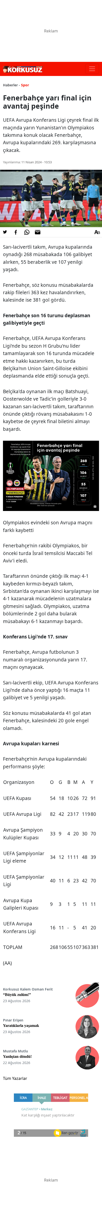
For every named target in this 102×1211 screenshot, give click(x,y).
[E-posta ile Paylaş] (38, 232)
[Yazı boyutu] (97, 232)
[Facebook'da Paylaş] (16, 232)
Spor (25, 85)
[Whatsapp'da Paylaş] (27, 232)
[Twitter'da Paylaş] (5, 232)
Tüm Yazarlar (15, 1078)
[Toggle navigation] (92, 69)
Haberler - (11, 85)
